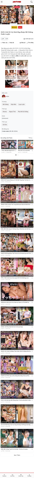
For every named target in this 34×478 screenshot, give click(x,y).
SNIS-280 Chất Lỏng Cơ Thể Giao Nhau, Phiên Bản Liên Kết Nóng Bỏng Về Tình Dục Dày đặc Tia (16, 229)
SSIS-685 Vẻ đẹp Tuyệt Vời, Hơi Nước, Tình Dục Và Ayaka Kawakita (14, 449)
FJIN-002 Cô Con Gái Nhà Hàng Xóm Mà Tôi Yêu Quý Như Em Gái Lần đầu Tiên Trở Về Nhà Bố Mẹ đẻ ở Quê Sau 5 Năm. (24, 150)
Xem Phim (12, 476)
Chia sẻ (23, 42)
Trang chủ (4, 476)
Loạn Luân (22, 104)
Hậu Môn (13, 104)
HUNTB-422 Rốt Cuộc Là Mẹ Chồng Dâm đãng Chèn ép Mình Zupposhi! (15, 376)
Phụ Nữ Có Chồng (23, 111)
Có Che (5, 124)
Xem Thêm (17, 455)
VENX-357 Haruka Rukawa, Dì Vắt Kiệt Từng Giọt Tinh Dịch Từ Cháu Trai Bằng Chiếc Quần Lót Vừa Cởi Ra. (15, 180)
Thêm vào (4, 42)
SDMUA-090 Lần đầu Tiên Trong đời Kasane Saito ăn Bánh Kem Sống (15, 204)
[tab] (15, 154)
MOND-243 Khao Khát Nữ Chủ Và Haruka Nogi (12, 327)
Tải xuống (30, 42)
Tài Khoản (29, 476)
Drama (5, 111)
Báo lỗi (12, 42)
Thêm (30, 138)
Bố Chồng (5, 104)
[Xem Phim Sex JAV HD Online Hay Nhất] (17, 2)
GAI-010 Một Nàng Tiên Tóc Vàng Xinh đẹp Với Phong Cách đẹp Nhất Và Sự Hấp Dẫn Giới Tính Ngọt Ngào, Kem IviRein (15, 425)
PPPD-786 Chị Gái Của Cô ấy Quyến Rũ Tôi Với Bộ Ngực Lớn (15, 278)
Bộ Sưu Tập (21, 476)
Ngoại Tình (12, 111)
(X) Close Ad (17, 7)
